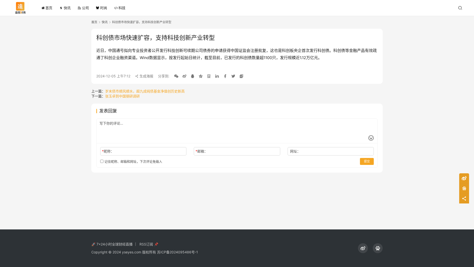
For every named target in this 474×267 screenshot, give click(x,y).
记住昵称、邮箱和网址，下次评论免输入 (132, 161)
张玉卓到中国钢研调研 (122, 96)
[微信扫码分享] (176, 76)
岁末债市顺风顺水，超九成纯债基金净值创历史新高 (145, 91)
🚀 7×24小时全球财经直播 (112, 244)
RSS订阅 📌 (148, 244)
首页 (48, 8)
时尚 (103, 8)
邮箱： (202, 151)
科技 (121, 8)
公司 (85, 8)
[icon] (363, 248)
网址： (295, 151)
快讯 (67, 8)
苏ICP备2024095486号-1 (177, 252)
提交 (367, 161)
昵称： (108, 151)
